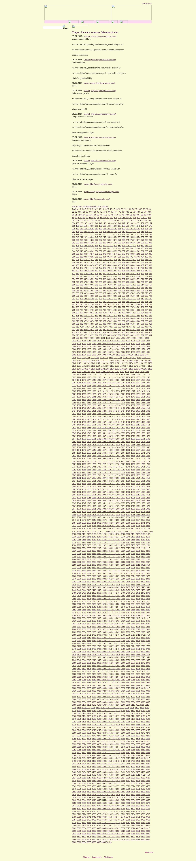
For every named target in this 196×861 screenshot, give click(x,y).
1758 (99, 470)
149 (131, 223)
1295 (104, 388)
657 (146, 290)
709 (104, 299)
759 (135, 304)
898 (104, 324)
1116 (111, 358)
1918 (99, 498)
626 (108, 288)
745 (81, 304)
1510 (138, 425)
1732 (128, 464)
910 (150, 324)
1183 (107, 369)
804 (146, 310)
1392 (108, 405)
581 (96, 282)
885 (135, 321)
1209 (74, 374)
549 (135, 276)
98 (98, 218)
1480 (148, 419)
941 (108, 330)
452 (85, 265)
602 (96, 285)
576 (77, 282)
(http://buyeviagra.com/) (105, 83)
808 (81, 313)
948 (135, 330)
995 (73, 338)
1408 (108, 408)
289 (104, 243)
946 (127, 330)
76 (117, 215)
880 (115, 321)
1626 (79, 447)
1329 (113, 394)
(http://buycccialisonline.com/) (103, 60)
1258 (79, 383)
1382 (138, 402)
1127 (84, 360)
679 (150, 293)
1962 (79, 506)
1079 (89, 352)
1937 (113, 500)
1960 (148, 503)
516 (89, 274)
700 (150, 296)
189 (123, 229)
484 (127, 268)
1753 (74, 470)
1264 (108, 383)
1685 (133, 456)
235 (138, 234)
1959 (143, 503)
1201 (112, 372)
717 (134, 299)
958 (92, 332)
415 (104, 260)
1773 (94, 472)
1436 (89, 414)
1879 (143, 489)
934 (81, 330)
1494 (138, 422)
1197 (93, 372)
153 (146, 223)
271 (115, 240)
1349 (133, 397)
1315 (123, 391)
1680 (108, 456)
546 (123, 276)
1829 (133, 481)
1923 (123, 498)
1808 (108, 478)
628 (115, 288)
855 (100, 318)
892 (81, 324)
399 (123, 257)
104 (119, 218)
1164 (98, 366)
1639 (143, 447)
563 (108, 279)
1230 (99, 377)
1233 (113, 377)
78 (123, 215)
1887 (104, 492)
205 (104, 232)
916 (92, 327)
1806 (99, 478)
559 (92, 279)
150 (135, 223)
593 (142, 282)
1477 (133, 419)
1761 (113, 470)
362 (142, 251)
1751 (143, 467)
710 (108, 299)
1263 (104, 383)
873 (89, 321)
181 (92, 229)
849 (77, 318)
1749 (133, 467)
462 (123, 265)
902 (119, 324)
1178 (84, 369)
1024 (133, 341)
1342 (99, 397)
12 (100, 209)
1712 (108, 461)
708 (100, 299)
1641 (74, 450)
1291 (84, 388)
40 (98, 212)
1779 (123, 472)
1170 (126, 366)
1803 (84, 478)
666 (100, 293)
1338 (79, 397)
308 (96, 246)
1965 (94, 506)
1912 (147, 495)
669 (112, 293)
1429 (133, 411)
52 (131, 212)
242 (85, 237)
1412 (128, 408)
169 (127, 226)
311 (108, 246)
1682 (118, 456)
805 (150, 310)
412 (92, 260)
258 (146, 237)
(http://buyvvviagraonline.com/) (103, 36)
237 (146, 234)
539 (96, 276)
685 (92, 296)
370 (92, 254)
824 (142, 313)
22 (127, 209)
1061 (79, 349)
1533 (94, 430)
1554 (118, 433)
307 (92, 246)
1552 (108, 433)
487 (138, 268)
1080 (94, 352)
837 (112, 316)
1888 (108, 492)
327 (89, 248)
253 (127, 237)
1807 (104, 478)
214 (138, 232)
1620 (128, 444)
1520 (108, 428)
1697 (113, 458)
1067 (108, 349)
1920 (108, 498)
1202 (117, 372)
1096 (94, 355)
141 (100, 223)
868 (150, 318)
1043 (148, 344)
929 (142, 327)
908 (142, 324)
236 (142, 234)
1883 (84, 492)
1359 (104, 400)
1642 (79, 450)
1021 (118, 341)
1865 (74, 489)
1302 (138, 388)
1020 (113, 341)
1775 (104, 472)
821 (131, 313)
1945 (74, 503)
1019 (108, 341)
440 (119, 262)
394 (104, 257)
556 (81, 279)
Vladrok (87, 36)
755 (119, 304)
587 (119, 282)
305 (85, 246)
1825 (113, 481)
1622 (138, 444)
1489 (113, 422)
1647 (104, 450)
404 (142, 257)
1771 (84, 472)
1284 (128, 386)
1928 (148, 498)
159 (89, 226)
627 (112, 288)
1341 (94, 397)
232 (127, 234)
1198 (98, 372)
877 (104, 321)
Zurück (75, 209)
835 (104, 316)
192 (135, 229)
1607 (143, 442)
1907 (123, 495)
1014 (84, 341)
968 (131, 332)
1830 (138, 481)
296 (131, 243)
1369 (74, 402)
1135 (122, 360)
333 (112, 248)
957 (89, 332)
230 (119, 234)
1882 (79, 492)
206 (108, 232)
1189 (136, 369)
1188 (131, 369)
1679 (104, 456)
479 (108, 268)
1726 (99, 464)
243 (89, 237)
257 (142, 237)
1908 (128, 495)
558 (89, 279)
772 (104, 307)
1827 (123, 481)
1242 (79, 380)
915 (88, 327)
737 (131, 302)
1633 (113, 447)
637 (150, 288)
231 (123, 234)
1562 (79, 436)
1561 (74, 436)
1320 (147, 391)
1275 (84, 386)
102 (111, 218)
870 (77, 321)
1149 (107, 363)
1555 (123, 433)
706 (92, 299)
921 (111, 327)
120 (99, 220)
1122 (139, 358)
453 (89, 265)
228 (112, 234)
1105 (137, 355)
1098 (104, 355)
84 (139, 215)
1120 (129, 358)
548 (131, 276)
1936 (108, 500)
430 (81, 262)
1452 (89, 416)
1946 (79, 503)
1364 (128, 400)
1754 (79, 470)
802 (138, 310)
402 (135, 257)
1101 (118, 355)
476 (96, 268)
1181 (98, 369)
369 (89, 254)
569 (131, 279)
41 (101, 212)
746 (85, 304)
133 (149, 220)
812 (96, 313)
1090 (143, 352)
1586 (118, 439)
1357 (94, 400)
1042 (143, 344)
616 (150, 285)
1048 (94, 346)
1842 (118, 484)
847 (150, 316)
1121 (134, 358)
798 (123, 310)
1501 (94, 425)
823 (138, 313)
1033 (99, 344)
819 (123, 313)
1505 (113, 425)
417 (111, 260)
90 (76, 218)
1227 (84, 377)
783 (146, 307)
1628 (89, 447)
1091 (148, 352)
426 (146, 260)
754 (115, 304)
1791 (104, 475)
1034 (104, 344)
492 (77, 271)
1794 (118, 475)
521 (108, 274)
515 (85, 274)
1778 (118, 472)
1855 (104, 486)
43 (106, 212)
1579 (84, 439)
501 (112, 271)
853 (92, 318)
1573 (133, 436)
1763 (123, 470)
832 (92, 316)
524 (119, 274)
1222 (138, 374)
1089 (138, 352)
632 (131, 288)
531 (146, 274)
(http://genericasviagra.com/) (107, 192)
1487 (104, 422)
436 (104, 262)
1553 (113, 433)
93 (84, 218)
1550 (99, 433)
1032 (94, 344)
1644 (89, 450)
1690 (79, 458)
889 (150, 321)
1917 (94, 498)
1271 (143, 383)
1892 (128, 492)
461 (119, 265)
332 (108, 248)
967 (127, 332)
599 (85, 285)
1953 (113, 503)
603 (100, 285)
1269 (133, 383)
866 (142, 318)
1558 (138, 433)
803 (142, 310)
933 (77, 330)
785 (73, 310)
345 (77, 251)
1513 (74, 428)
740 (142, 302)
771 (100, 307)
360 (135, 251)
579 (89, 282)
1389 (94, 405)
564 (112, 279)
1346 (118, 397)
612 (134, 285)
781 (138, 307)
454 (92, 265)
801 (135, 310)
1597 (94, 442)
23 (130, 209)
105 (123, 218)
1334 (138, 394)
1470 (99, 419)
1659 (84, 453)
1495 (143, 422)
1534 (99, 430)
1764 (128, 470)
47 (117, 212)
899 (108, 324)
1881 (74, 492)
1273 (74, 386)
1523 (123, 428)
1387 (84, 405)
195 (146, 229)
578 (85, 282)
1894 (138, 492)
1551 (104, 433)
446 (142, 262)
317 (131, 246)
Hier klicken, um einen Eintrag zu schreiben (90, 206)
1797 (133, 475)
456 (100, 265)
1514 (79, 428)
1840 (108, 484)
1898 (79, 495)
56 (142, 212)
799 (127, 310)
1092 (74, 355)
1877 (133, 489)
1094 (84, 355)
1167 (112, 366)
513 (77, 274)
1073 (138, 349)
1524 (128, 428)
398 (119, 257)
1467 (84, 419)
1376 (108, 402)
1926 (138, 498)
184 (104, 229)
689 (108, 296)
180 (89, 229)
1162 (88, 366)
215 (142, 232)
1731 (123, 464)
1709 (94, 461)
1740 (89, 467)
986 (119, 335)
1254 (138, 380)
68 (95, 215)
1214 (98, 374)
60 (73, 215)
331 (104, 248)
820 (127, 313)
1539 (123, 430)
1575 (143, 436)
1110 (84, 358)
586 (115, 282)
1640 (148, 447)
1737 (74, 467)
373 (104, 254)
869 (73, 321)
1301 (133, 388)
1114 (102, 358)
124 (114, 220)
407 (73, 260)
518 (96, 274)
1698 (118, 458)
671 (119, 293)
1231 (104, 377)
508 (138, 271)
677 (142, 293)
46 (114, 212)
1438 (99, 414)
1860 (128, 486)
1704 (148, 458)
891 (77, 324)
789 (89, 310)
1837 (94, 484)
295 (127, 243)
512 (73, 274)
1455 (104, 416)
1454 (99, 416)
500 (108, 271)
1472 (108, 419)
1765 (133, 470)
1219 (123, 374)
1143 (79, 363)
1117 (116, 358)
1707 (84, 461)
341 (142, 248)
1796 (128, 475)
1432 (148, 411)
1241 (74, 380)
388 (81, 257)
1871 (104, 489)
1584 (108, 439)
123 (111, 220)
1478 (138, 419)
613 (138, 285)
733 (115, 302)
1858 (118, 486)
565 (115, 279)
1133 (112, 360)
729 (100, 302)
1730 (118, 464)
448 (150, 262)
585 (112, 282)
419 (119, 260)
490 (150, 268)
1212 (89, 374)
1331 (123, 394)
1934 (99, 500)
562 (104, 279)
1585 (113, 439)
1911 (143, 495)
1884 (89, 492)
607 (115, 285)
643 (92, 290)
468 (146, 265)
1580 (89, 439)
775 (115, 307)
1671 (143, 453)
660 (77, 293)
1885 (94, 492)
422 (131, 260)
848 (73, 318)
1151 (117, 363)
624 (100, 288)
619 (81, 288)
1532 (89, 430)
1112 (93, 358)
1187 (126, 369)
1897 (74, 495)
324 (77, 248)
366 (77, 254)
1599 (104, 442)
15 (108, 209)
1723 (84, 464)
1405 (94, 408)
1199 (103, 372)
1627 (84, 447)
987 (123, 335)
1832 (148, 481)
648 (112, 290)
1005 (118, 338)
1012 (74, 341)
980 (96, 335)
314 (119, 246)
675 (135, 293)
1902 (99, 495)
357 (123, 251)
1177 (79, 369)
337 (127, 248)
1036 (113, 344)
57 (145, 212)
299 (142, 243)
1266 (118, 383)
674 (131, 293)
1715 (123, 461)
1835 (84, 484)
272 (119, 240)
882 (123, 321)
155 (73, 226)
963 (112, 332)
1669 (133, 453)
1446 (138, 414)
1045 (79, 346)
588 (123, 282)
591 (135, 282)
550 (138, 276)
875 (96, 321)
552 (146, 276)
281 (73, 243)
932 (73, 330)
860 (119, 318)
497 (96, 271)
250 (115, 237)
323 (73, 248)
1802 (79, 478)
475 (92, 268)
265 (92, 240)
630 (123, 288)
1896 (148, 492)
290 (108, 243)
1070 (123, 349)
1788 (89, 475)
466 (138, 265)
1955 (123, 503)
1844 (128, 484)
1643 (84, 450)
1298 (118, 388)
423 (134, 260)
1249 (113, 380)
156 (77, 226)
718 (138, 299)
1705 (74, 461)
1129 (93, 360)
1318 (138, 391)
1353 (74, 400)
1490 (118, 422)
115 (81, 220)
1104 (132, 355)
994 (150, 335)
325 (81, 248)
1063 (89, 349)
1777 (113, 472)
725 (85, 302)
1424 (108, 411)
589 (127, 282)
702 (77, 299)
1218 (118, 374)
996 (77, 338)
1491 (123, 422)
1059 (148, 346)
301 (150, 243)
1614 (98, 444)
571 (138, 279)
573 (146, 279)
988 (127, 335)
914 (85, 327)
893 (85, 324)
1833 (74, 484)
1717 (133, 461)
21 (125, 209)
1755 (84, 470)
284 (85, 243)
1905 (113, 495)
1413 (133, 408)
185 (108, 229)
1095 (89, 355)
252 (123, 237)
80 (128, 215)
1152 (122, 363)
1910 (138, 495)
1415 (143, 408)
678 (146, 293)
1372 (89, 402)
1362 (118, 400)
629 (119, 288)
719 (142, 299)
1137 (131, 360)
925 (127, 327)
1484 (89, 422)
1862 (138, 486)
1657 (74, 453)
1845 (133, 484)
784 (150, 307)
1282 (118, 386)
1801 (74, 478)
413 (96, 260)
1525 (133, 428)
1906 (118, 495)
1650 (118, 450)
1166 (107, 366)
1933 (94, 500)
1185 (117, 369)
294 (123, 243)
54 (137, 212)
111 (145, 218)
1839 (104, 484)
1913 (74, 498)
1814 (138, 478)
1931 (84, 500)
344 (73, 251)
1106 (142, 355)
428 (73, 262)
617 (73, 288)
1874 (118, 489)
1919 (104, 498)
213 (134, 232)
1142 (74, 363)
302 (73, 246)
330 (100, 248)
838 (115, 316)
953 (73, 332)
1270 (138, 383)
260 (73, 240)
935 (85, 330)
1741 (94, 467)
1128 (88, 360)
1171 (131, 366)
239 (73, 237)
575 (73, 282)
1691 (84, 458)
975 (77, 335)
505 (127, 271)
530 (142, 274)
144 (112, 223)
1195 (84, 372)
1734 (138, 464)
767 (85, 307)
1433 (74, 414)
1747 (123, 467)
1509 (133, 425)
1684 (128, 456)
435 (100, 262)
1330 (118, 394)
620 (85, 288)
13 (103, 209)
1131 (103, 360)
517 (92, 274)
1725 (94, 464)
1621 (133, 444)
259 (150, 237)
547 (127, 276)
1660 (89, 453)
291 (112, 243)
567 (123, 279)
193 (138, 229)
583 (104, 282)
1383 (143, 402)
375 (112, 254)
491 (73, 271)
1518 (99, 428)
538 (92, 276)
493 (81, 271)
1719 (143, 461)
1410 (118, 408)
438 (112, 262)
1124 (148, 358)
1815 (143, 478)
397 (115, 257)
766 (81, 307)
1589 (133, 439)
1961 (74, 506)
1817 (74, 481)
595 (150, 282)
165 (112, 226)
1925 (133, 498)
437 (108, 262)
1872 (108, 489)
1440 (108, 414)
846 (146, 316)
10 (95, 209)
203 (96, 232)
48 (120, 212)
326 (85, 248)
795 (112, 310)
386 (73, 257)
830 (85, 316)
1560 (148, 433)
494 (85, 271)
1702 (138, 458)
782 (142, 307)
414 (100, 260)
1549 (94, 433)
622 (92, 288)
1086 (123, 352)
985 (115, 335)
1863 (143, 486)
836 (108, 316)
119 (95, 220)
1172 (136, 366)
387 (77, 257)
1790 (99, 475)
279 (146, 240)
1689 (74, 458)
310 (104, 246)
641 (85, 290)
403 (138, 257)
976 (81, 335)
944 (119, 330)
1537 (113, 430)
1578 (79, 439)
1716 (128, 461)
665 (96, 293)
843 (135, 316)
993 (146, 335)
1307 (84, 391)
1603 (123, 442)
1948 (89, 503)
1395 (123, 405)
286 (92, 243)
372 (100, 254)
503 (119, 271)
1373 (94, 402)
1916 (89, 498)
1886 (99, 492)
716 (131, 299)
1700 (128, 458)
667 (104, 293)
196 (150, 229)
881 (119, 321)
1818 (79, 481)
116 (84, 220)
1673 (74, 456)
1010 (142, 338)
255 (135, 237)
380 (131, 254)
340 (138, 248)
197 (73, 232)
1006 (123, 338)
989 (131, 335)
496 (92, 271)
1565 (94, 436)
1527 (143, 428)
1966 (99, 506)
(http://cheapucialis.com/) (100, 199)
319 (138, 246)
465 (135, 265)
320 (142, 246)
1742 (99, 467)
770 (96, 307)
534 (77, 276)
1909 (133, 495)
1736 (148, 464)
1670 (138, 453)
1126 (79, 360)
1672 (148, 453)
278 (142, 240)
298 (138, 243)
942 (112, 330)
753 (112, 304)
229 (115, 234)
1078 (84, 352)
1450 (79, 416)
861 (123, 318)
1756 (89, 470)
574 (150, 279)
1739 (84, 467)
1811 (123, 478)
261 (77, 240)
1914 (79, 498)
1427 (123, 411)
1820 (89, 481)
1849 (74, 486)
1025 (138, 341)
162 (100, 226)
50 (125, 212)
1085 (118, 352)
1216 (108, 374)
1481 (74, 422)
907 (138, 324)
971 (142, 332)
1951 (104, 503)
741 (146, 302)
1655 (143, 450)
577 (81, 282)
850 (81, 318)
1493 (133, 422)
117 (88, 220)
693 (123, 296)
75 (114, 215)
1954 (118, 503)
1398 (138, 405)
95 (90, 218)
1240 (148, 377)
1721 (74, 464)
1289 (74, 388)
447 (146, 262)
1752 (148, 467)
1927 (143, 498)
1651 (123, 450)
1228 (89, 377)
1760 (108, 470)
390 (89, 257)
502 (115, 271)
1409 (113, 408)
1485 (94, 422)
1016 (94, 341)
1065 (99, 349)
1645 (94, 450)
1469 (94, 419)
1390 (99, 405)
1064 (94, 349)
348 (89, 251)
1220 (128, 374)
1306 (79, 391)
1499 (84, 425)
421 (127, 260)
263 (85, 240)
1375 (104, 402)
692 (119, 296)
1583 (104, 439)
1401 (74, 408)
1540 (128, 430)
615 (146, 285)
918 (100, 327)
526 (127, 274)
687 (100, 296)
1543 (143, 430)
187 (115, 229)
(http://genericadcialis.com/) (101, 184)
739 (138, 302)
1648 (108, 450)
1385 (74, 405)
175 (150, 226)
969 (135, 332)
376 (115, 254)
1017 (99, 341)
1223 (143, 374)
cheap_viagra (89, 83)
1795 (123, 475)
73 (109, 215)
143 (108, 223)
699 (146, 296)
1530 (79, 430)
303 (77, 246)
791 (96, 310)
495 (89, 271)
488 (142, 268)
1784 (148, 472)
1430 (138, 411)
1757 (94, 470)
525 (123, 274)
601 (92, 285)
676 (138, 293)
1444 (128, 414)
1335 (143, 394)
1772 (89, 472)
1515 (84, 428)
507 (135, 271)
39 (95, 212)
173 (142, 226)
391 (92, 257)
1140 (145, 360)
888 (146, 321)
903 (123, 324)
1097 (99, 355)
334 (115, 248)
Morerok (87, 60)
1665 (113, 453)
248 (108, 237)
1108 (74, 358)
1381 (133, 402)
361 (138, 251)
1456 (108, 416)
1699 (123, 458)
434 (96, 262)
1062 (84, 349)
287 (96, 243)
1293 (94, 388)
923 (119, 327)
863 (131, 318)
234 (135, 234)
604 (104, 285)
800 (131, 310)
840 (123, 316)
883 (127, 321)
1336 (148, 394)
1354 (79, 400)
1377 (113, 402)
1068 (113, 349)
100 (104, 218)
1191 (145, 369)
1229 (94, 377)
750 (100, 304)
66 (90, 215)
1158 (150, 363)
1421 (94, 411)
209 (119, 232)
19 (119, 209)
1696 (108, 458)
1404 (89, 408)
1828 (128, 481)
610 (127, 285)
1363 (123, 400)
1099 (108, 355)
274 (127, 240)
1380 (128, 402)
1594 (79, 442)
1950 (99, 503)
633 (135, 288)
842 (131, 316)
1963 (84, 506)
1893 (133, 492)
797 (119, 310)
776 (119, 307)
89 (73, 218)
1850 (79, 486)
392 (96, 257)
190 (127, 229)
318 (134, 246)
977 (85, 335)
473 (85, 268)
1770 (79, 472)
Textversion (147, 3)
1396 (128, 405)
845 (142, 316)
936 (89, 330)
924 (123, 327)
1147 (98, 363)
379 (127, 254)
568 (127, 279)
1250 (118, 380)
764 (73, 307)
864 (135, 318)
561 (100, 279)
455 (96, 265)
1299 (123, 388)
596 (73, 285)
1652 (128, 450)
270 (112, 240)
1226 (79, 377)
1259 (84, 383)
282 (77, 243)
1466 (79, 419)
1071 (128, 349)
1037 (118, 344)
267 (100, 240)
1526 (138, 428)
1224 (147, 374)
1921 (113, 498)
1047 (89, 346)
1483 (84, 422)
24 (133, 209)
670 (115, 293)
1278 (99, 386)
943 (115, 330)
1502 (99, 425)
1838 (99, 484)
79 (125, 215)
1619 (123, 444)
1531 (84, 430)
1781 (133, 472)
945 (123, 330)
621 (89, 288)
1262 (99, 383)
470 (73, 268)
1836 (89, 484)
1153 (126, 363)
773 (108, 307)
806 (73, 313)
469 (150, 265)
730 (104, 302)
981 (100, 335)
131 (141, 220)
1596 (89, 442)
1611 (84, 444)
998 (85, 338)
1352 (148, 397)
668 (108, 293)
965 (119, 332)
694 (127, 296)
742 (150, 302)
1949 (94, 503)
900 (112, 324)
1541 (133, 430)
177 (77, 229)
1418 (79, 411)
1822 (99, 481)
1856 (108, 486)
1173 (141, 366)
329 (96, 248)
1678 (99, 456)
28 (144, 209)
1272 (148, 383)
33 (79, 212)
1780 (128, 472)
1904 (108, 495)
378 (123, 254)
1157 (145, 363)
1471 (104, 419)
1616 (108, 444)
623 (96, 288)
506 (131, 271)
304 (81, 246)
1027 (148, 341)
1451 (84, 416)
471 (77, 268)
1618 (118, 444)
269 (108, 240)
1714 (118, 461)
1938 (118, 500)
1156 (141, 363)
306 (89, 246)
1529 (74, 430)
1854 (99, 486)
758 (131, 304)
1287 (143, 386)
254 (131, 237)
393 (100, 257)
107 (130, 218)
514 (81, 274)
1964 (89, 506)
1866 (79, 489)
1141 (150, 360)
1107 (147, 355)
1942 (138, 500)
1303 (143, 388)
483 (123, 268)
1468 (89, 419)
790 (92, 310)
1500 (89, 425)
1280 (108, 386)
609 (123, 285)
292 (115, 243)
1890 (118, 492)
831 (89, 316)
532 (150, 274)
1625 (74, 447)
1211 (84, 374)
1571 (123, 436)
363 (146, 251)
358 (127, 251)
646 (104, 290)
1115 (106, 358)
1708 (89, 461)
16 (111, 209)
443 (131, 262)
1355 (84, 400)
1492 (128, 422)
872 (85, 321)
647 (108, 290)
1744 (108, 467)
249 (112, 237)
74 (112, 215)
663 (89, 293)
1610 (79, 444)
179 (85, 229)
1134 (117, 360)
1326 (99, 394)
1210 (79, 374)
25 (136, 209)
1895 (143, 492)
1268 (128, 383)
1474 (118, 419)
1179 (88, 369)
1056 (133, 346)
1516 (89, 428)
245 (96, 237)
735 (123, 302)
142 (104, 223)
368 (85, 254)
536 (85, 276)
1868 (89, 489)
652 (127, 290)
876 (100, 321)
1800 (148, 475)
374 (108, 254)
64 (84, 215)
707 (96, 299)
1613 (94, 444)
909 (146, 324)
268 (104, 240)
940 (104, 330)
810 (89, 313)
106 (127, 218)
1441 (113, 414)
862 (127, 318)
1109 (79, 358)
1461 (133, 416)
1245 (94, 380)
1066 (104, 349)
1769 (74, 472)
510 (146, 271)
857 (108, 318)
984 (112, 335)
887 (142, 321)
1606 (138, 442)
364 (150, 251)
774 (112, 307)
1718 (138, 461)
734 (119, 302)
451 (81, 265)
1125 (74, 360)
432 (89, 262)
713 (119, 299)
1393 (113, 405)
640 (81, 290)
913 (81, 327)
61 (76, 215)
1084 (113, 352)
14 (105, 209)
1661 (94, 453)
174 (146, 226)
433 (92, 262)
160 (92, 226)
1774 (99, 472)
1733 (133, 464)
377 (119, 254)
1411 (123, 408)
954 (77, 332)
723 (77, 302)
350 (96, 251)
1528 (148, 428)
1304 (148, 388)
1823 (104, 481)
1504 (108, 425)
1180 (93, 369)
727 (92, 302)
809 (85, 313)
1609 (74, 444)
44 (109, 212)
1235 (123, 377)
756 (123, 304)
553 (150, 276)
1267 (123, 383)
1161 (84, 366)
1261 (94, 383)
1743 (104, 467)
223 (92, 234)
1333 (133, 394)
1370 (79, 402)
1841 (113, 484)
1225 (74, 377)
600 (89, 285)
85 (142, 215)
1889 (113, 492)
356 (119, 251)
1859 (123, 486)
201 (89, 232)
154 (150, 223)
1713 (113, 461)
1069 (118, 349)
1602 (118, 442)
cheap (86, 184)
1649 (113, 450)
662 (85, 293)
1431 (143, 411)
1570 (118, 436)
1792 (108, 475)
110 (142, 218)
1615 (103, 444)
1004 (113, 338)
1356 (89, 400)
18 (116, 209)
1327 (104, 394)
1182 (103, 369)
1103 (128, 355)
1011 (147, 338)
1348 (128, 397)
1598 (99, 442)
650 (119, 290)
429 (77, 262)
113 (73, 220)
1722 (79, 464)
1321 (74, 394)
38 (92, 212)
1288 (148, 386)
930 (146, 327)
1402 (79, 408)
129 (134, 220)
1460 (128, 416)
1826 (118, 481)
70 (101, 215)
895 (92, 324)
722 (73, 302)
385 (150, 254)
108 (134, 218)
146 (119, 223)
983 (108, 335)
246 (100, 237)
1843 (123, 484)
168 (123, 226)
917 (96, 327)
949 (138, 330)
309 (100, 246)
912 (77, 327)
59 (150, 212)
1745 (113, 467)
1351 (143, 397)
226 (104, 234)
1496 (148, 422)
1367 (143, 400)
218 (73, 234)
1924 (128, 498)
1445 (133, 414)
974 (73, 335)
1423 (104, 411)
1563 (84, 436)
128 (130, 220)
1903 (104, 495)
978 (89, 335)
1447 (143, 414)
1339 (84, 397)
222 (89, 234)
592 (138, 282)
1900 (89, 495)
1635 (123, 447)
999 (89, 338)
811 (92, 313)
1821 (94, 481)
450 (77, 265)
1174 (145, 366)
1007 (128, 338)
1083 (108, 352)
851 (85, 318)
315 (123, 246)
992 (142, 335)
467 (142, 265)
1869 (94, 489)
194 (142, 229)
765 (77, 307)
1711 (104, 461)
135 (77, 223)
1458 (118, 416)
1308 (89, 391)
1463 (143, 416)
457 (104, 265)
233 (131, 234)
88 (150, 215)
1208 (147, 372)
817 (115, 313)
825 (146, 313)
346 (81, 251)
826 (150, 313)
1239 (143, 377)
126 (122, 220)
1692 (89, 458)
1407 (104, 408)
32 (76, 212)
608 (119, 285)
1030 (84, 344)
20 (122, 209)
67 (92, 215)
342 (146, 248)
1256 (148, 380)
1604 (128, 442)
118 (92, 220)
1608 (148, 442)
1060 (74, 349)
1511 (143, 425)
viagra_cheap (89, 192)
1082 (104, 352)
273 (123, 240)
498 (100, 271)
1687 (143, 456)
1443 (123, 414)
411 (88, 260)
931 (150, 327)
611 (131, 285)
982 (104, 335)
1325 (94, 394)
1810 (118, 478)
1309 (94, 391)
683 (85, 296)
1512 (147, 425)
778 (127, 307)
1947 (84, 503)
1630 (99, 447)
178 (81, 229)
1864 (148, 486)
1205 (132, 372)
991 (138, 335)
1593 (74, 442)
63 (81, 215)
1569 (113, 436)
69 (98, 215)
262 (81, 240)
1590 (138, 439)
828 (77, 316)
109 (138, 218)
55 (139, 212)
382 (138, 254)
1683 (123, 456)
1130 (98, 360)
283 (81, 243)
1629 (94, 447)
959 (96, 332)
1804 (89, 478)
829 (81, 316)
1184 (112, 369)
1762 (118, 470)
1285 (133, 386)
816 (111, 313)
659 (73, 293)
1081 (99, 352)
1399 (143, 405)
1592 (148, 439)
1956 (128, 503)
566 (119, 279)
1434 (79, 414)
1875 (123, 489)
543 (112, 276)
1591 (143, 439)
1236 (128, 377)
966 (123, 332)
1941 (133, 500)
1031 (89, 344)
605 (108, 285)
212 (131, 232)
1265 (113, 383)
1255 (143, 380)
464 (131, 265)
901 (115, 324)
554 (73, 279)
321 (146, 246)
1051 (108, 346)
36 (87, 212)
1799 (143, 475)
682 (81, 296)
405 (146, 257)
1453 (94, 416)
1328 (108, 394)
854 (96, 318)
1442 (118, 414)
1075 (148, 349)
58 (148, 212)
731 (108, 302)
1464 (148, 416)
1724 (89, 464)
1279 (104, 386)
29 (147, 209)
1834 (79, 484)
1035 (108, 344)
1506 (118, 425)
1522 (118, 428)
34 (81, 212)
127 (126, 220)
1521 (113, 428)
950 (142, 330)
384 (146, 254)
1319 (143, 391)
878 (108, 321)
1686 (138, 456)
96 (92, 218)
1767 (143, 470)
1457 (113, 416)
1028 (74, 344)
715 (127, 299)
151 (138, 223)
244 (92, 237)
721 (150, 299)
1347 (123, 397)
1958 (138, 503)
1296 (108, 388)
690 (112, 296)
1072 (133, 349)
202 (92, 232)
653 (131, 290)
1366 (138, 400)
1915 (84, 498)
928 (138, 327)
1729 (113, 464)
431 (85, 262)
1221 (133, 374)
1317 (133, 391)
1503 (104, 425)
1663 (104, 453)
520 (104, 274)
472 (81, 268)
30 (150, 209)
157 (81, 226)
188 (119, 229)
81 (131, 215)
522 (112, 274)
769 (92, 307)
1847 (143, 484)
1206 (137, 372)
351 (100, 251)
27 (141, 209)
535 (81, 276)
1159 (74, 366)
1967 (104, 506)
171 (135, 226)
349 (92, 251)
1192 (150, 369)
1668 (128, 453)
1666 (118, 453)
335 (119, 248)
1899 (84, 495)
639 (77, 290)
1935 (104, 500)
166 (115, 226)
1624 (147, 444)
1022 (123, 341)
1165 (103, 366)
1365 (133, 400)
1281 (113, 386)
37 (90, 212)
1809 (113, 478)
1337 (74, 397)
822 (134, 313)
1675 (84, 456)
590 (131, 282)
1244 (89, 380)
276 (135, 240)
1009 (137, 338)
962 (108, 332)
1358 (99, 400)
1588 (128, 439)
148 (127, 223)
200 (85, 232)
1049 (99, 346)
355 (115, 251)
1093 (79, 355)
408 (77, 260)
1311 (104, 391)
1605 (133, 442)
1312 (108, 391)
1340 (89, 397)
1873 (113, 489)
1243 (84, 380)
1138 (136, 360)
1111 (88, 358)
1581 (94, 439)
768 (89, 307)
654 (135, 290)
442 (127, 262)
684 (89, 296)
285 (89, 243)
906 (135, 324)
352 (104, 251)
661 (81, 293)
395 (108, 257)
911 (73, 327)
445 (138, 262)
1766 (138, 470)
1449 (74, 416)
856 (104, 318)
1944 (148, 500)
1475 (123, 419)
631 (127, 288)
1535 (104, 430)
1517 (94, 428)
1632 (108, 447)
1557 (133, 433)
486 (135, 268)
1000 (93, 338)
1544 (148, 430)
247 (104, 237)
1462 (138, 416)
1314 (118, 391)
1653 (133, 450)
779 (131, 307)
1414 (138, 408)
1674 (79, 456)
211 (127, 232)
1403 (84, 408)
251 (119, 237)
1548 (89, 433)
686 (96, 296)
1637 (133, 447)
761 (142, 304)
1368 (148, 400)
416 (108, 260)
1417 (74, 411)
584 (108, 282)
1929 (74, 500)
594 (146, 282)
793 (104, 310)
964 (115, 332)
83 (137, 215)
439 (115, 262)
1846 (138, 484)
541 (104, 276)
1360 (108, 400)
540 (100, 276)
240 (77, 237)
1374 (99, 402)
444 (135, 262)
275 (131, 240)
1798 (138, 475)
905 (131, 324)
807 (77, 313)
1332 (128, 394)
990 (135, 335)
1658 (79, 453)
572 (142, 279)
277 (138, 240)
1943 (143, 500)
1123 (144, 358)
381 (135, 254)
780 (135, 307)
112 (149, 218)
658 (150, 290)
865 (138, 318)
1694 (99, 458)
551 (142, 276)
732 (112, 302)
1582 (99, 439)
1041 (138, 344)
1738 (79, 467)
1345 (113, 397)
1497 (74, 425)
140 (96, 223)
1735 (143, 464)
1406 (99, 408)
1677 (94, 456)
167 (119, 226)
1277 (94, 386)
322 (150, 246)
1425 (113, 411)
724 (81, 302)
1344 (108, 397)
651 (123, 290)
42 (103, 212)
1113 (97, 358)
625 (104, 288)
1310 (99, 391)
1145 (88, 363)
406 (150, 257)
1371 (84, 402)
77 (120, 215)
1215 (103, 374)
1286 (138, 386)
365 (73, 254)
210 (123, 232)
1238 (138, 377)
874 (92, 321)
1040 (133, 344)
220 (81, 234)
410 (85, 260)
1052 (113, 346)
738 (135, 302)
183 (100, 229)
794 (108, 310)
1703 (143, 458)
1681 (113, 456)
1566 (99, 436)
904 (127, 324)
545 (119, 276)
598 (81, 285)
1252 (128, 380)
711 (111, 299)
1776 (108, 472)
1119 (125, 358)
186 (112, 229)
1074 (143, 349)
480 (112, 268)
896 (96, 324)
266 (96, 240)
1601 (113, 442)
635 (142, 288)
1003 (108, 338)
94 (87, 218)
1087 (128, 352)
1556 (128, 433)
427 (150, 260)
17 (114, 209)
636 (146, 288)
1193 (74, 372)
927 (134, 327)
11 (97, 209)
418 (115, 260)
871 (81, 321)
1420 (89, 411)
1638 (138, 447)
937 (92, 330)
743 (73, 304)
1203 (122, 372)
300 (146, 243)
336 (123, 248)
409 (81, 260)
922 (115, 327)
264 (89, 240)
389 (85, 257)
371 (96, 254)
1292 (89, 388)
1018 (104, 341)
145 (115, 223)
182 (96, 229)
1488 (108, 422)
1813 (133, 478)
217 (150, 232)
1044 (74, 346)
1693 (94, 458)
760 (138, 304)
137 (85, 223)
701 (73, 299)
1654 (138, 450)
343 (150, 248)
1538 (118, 430)
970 (138, 332)
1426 (118, 411)
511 (150, 271)
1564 (89, 436)
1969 (113, 506)
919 (104, 327)
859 (115, 318)
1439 (104, 414)
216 (146, 232)
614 (142, 285)
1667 (123, 453)
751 (104, 304)
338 (131, 248)
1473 (113, 419)
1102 (123, 355)
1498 (79, 425)
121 (103, 220)
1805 (94, 478)
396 (112, 257)
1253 (133, 380)
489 (146, 268)
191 (131, 229)
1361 (113, 400)
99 (101, 218)
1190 (141, 369)
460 (115, 265)
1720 (147, 461)
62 (79, 215)
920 (108, 327)
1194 (79, 372)
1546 (79, 433)
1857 (113, 486)
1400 (148, 405)
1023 (128, 341)
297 (135, 243)
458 (108, 265)
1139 (141, 360)
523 (115, 274)
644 (96, 290)
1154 (131, 363)
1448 (148, 414)
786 (77, 310)
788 (85, 310)
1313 (113, 391)
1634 (118, 447)
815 (108, 313)
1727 (104, 464)
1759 (104, 470)
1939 (123, 500)
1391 (104, 405)
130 (137, 220)
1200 (107, 372)
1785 (74, 475)
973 (150, 332)
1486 (99, 422)
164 (108, 226)
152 (142, 223)
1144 (84, 363)
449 (73, 265)
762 (146, 304)
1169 (122, 366)
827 (73, 316)
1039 (128, 344)
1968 (108, 506)
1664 (108, 453)
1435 (84, 414)
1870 (99, 489)
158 (85, 226)
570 (135, 279)
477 (100, 268)
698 (142, 296)
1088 (133, 352)
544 (115, 276)
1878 (138, 489)
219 (77, 234)
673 (127, 293)
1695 (104, 458)
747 (89, 304)
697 (138, 296)
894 (89, 324)
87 (148, 215)
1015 (89, 341)
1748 (128, 467)
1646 (99, 450)
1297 (113, 388)
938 (96, 330)
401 (131, 257)
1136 (126, 360)
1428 (128, 411)
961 (104, 332)
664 (92, 293)
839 (119, 316)
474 (89, 268)
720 (146, 299)
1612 (89, 444)
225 (100, 234)
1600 (108, 442)
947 (131, 330)
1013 (79, 341)
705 (89, 299)
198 (77, 232)
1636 (128, 447)
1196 (88, 372)
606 (112, 285)
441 (123, 262)
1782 (138, 472)
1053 (118, 346)
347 (85, 251)
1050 (104, 346)
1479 (143, 419)
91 (79, 218)
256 (138, 237)
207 (112, 232)
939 (100, 330)
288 (100, 243)
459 (112, 265)
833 (96, 316)
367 (81, 254)
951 (146, 330)
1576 (148, 436)
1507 (123, 425)
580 (92, 282)
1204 (127, 372)
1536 (108, 430)
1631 (104, 447)
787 (81, 310)
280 (150, 240)
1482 (79, 422)
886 (138, 321)
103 (115, 218)
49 (123, 212)
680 (73, 296)
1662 (99, 453)
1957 (133, 503)
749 (96, 304)
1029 (79, 344)
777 (123, 307)
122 (107, 220)
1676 (89, 456)
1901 (94, 495)
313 (115, 246)
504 (123, 271)
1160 (79, 366)
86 (145, 215)
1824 (108, 481)
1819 (84, 481)
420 (123, 260)
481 (115, 268)
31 (73, 212)
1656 (148, 450)
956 (85, 332)
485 (131, 268)
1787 (84, 475)
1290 (79, 388)
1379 (123, 402)
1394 (118, 405)
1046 (84, 346)
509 (142, 271)
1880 (148, 489)
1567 (104, 436)
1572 (128, 436)
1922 (118, 498)
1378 (118, 402)
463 (127, 265)
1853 (94, 486)
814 (104, 313)
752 (108, 304)
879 (112, 321)
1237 (133, 377)
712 (115, 299)
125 (118, 220)
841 (127, 316)
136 (81, 223)
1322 (79, 394)
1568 (108, 436)
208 (115, 232)
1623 (143, 444)
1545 (74, 433)
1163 (93, 366)
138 (89, 223)
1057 (138, 346)
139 (92, 223)
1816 (147, 478)
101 (107, 218)
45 (112, 212)
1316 (128, 391)
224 (96, 234)
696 (135, 296)
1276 (89, 386)
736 (127, 302)
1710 (99, 461)
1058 (143, 346)
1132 (107, 360)
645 (100, 290)
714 (123, 299)
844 (138, 316)
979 (92, 335)
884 (131, 321)
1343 (104, 397)
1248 (108, 380)
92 (81, 218)
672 (123, 293)
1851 (84, 486)
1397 (133, 405)
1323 (84, 394)
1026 (143, 341)
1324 (89, 394)
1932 (89, 500)
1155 (136, 363)
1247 (104, 380)
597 (77, 285)
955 (81, 332)
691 (115, 296)
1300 (128, 388)
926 (131, 327)
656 (142, 290)
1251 (123, 380)
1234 (118, 377)
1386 (79, 405)
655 (138, 290)
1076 (74, 352)
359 (131, 251)
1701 (133, 458)
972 (146, 332)
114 (77, 220)
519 (100, 274)
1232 (108, 377)
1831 (143, 481)
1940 (128, 500)
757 (127, 304)
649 (115, 290)
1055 (128, 346)
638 (73, 290)
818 (119, 313)
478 (104, 268)
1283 (123, 386)
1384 (148, 402)
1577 (74, 439)
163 (104, 226)
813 (100, 313)
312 (111, 246)
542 (108, 276)
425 (142, 260)
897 (100, 324)
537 (89, 276)
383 (142, 254)
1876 (128, 489)
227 (108, 234)
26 (139, 209)
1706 (79, 461)
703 (81, 299)
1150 (112, 363)
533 (73, 276)
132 (145, 220)
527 (131, 274)
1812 (128, 478)
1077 (79, 352)
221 (85, 234)
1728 (108, 464)
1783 (143, 472)
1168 (117, 366)
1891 (123, 492)
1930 (79, 500)
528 (135, 274)
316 (127, 246)
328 (92, 248)
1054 (123, 346)
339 (135, 248)
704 (85, 299)
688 (104, 296)
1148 (103, 363)
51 (128, 212)
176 (73, 229)
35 (84, 212)
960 (100, 332)
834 (100, 316)
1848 (148, 484)
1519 (104, 428)
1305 (74, 391)
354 (112, 251)
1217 (113, 374)
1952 (108, 503)
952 (150, 330)
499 (104, 271)
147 (123, 223)
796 (115, 310)
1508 (128, 425)
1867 (84, 489)
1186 (122, 369)
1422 (99, 411)
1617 (113, 444)
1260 (89, 383)
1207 (142, 372)
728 (96, 302)
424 (138, 260)
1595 (84, 442)
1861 (133, 486)
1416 (147, 408)
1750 (138, 467)
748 (92, 304)
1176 (74, 369)
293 (119, 243)
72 (106, 215)
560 (96, 279)
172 (138, 226)
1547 (84, 433)
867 (146, 318)
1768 (148, 470)
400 (127, 257)
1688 (148, 456)
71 (103, 215)
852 (89, 318)
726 (89, 302)
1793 (113, 475)
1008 (132, 338)
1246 (99, 380)
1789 (94, 475)
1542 (138, 430)
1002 (103, 338)
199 (81, 232)
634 (138, 288)
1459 (123, 416)
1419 (84, 411)
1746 (118, 467)
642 (89, 290)
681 (77, 296)
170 (131, 226)
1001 (98, 338)
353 (108, 251)
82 (134, 215)
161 (96, 226)
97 (95, 218)
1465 (74, 419)
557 (85, 279)
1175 (150, 366)
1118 (120, 358)
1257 (74, 383)
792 (100, 310)
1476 (128, 419)
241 (81, 237)
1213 (94, 374)
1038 (123, 344)
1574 (138, 436)
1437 (94, 414)
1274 (79, 386)
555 (77, 279)
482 (119, 268)
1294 (99, 388)
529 (138, 274)
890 (73, 324)
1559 (143, 433)
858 (112, 318)
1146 (93, 363)
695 (131, 296)
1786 (79, 475)
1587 (123, 439)
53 (134, 212)
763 (150, 304)
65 (87, 215)
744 (77, 304)
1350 (138, 397)
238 (150, 234)
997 (81, 338)
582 (100, 282)
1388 (89, 405)
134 (73, 223)
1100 (113, 355)
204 (100, 232)
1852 (89, 486)
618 (77, 288)
